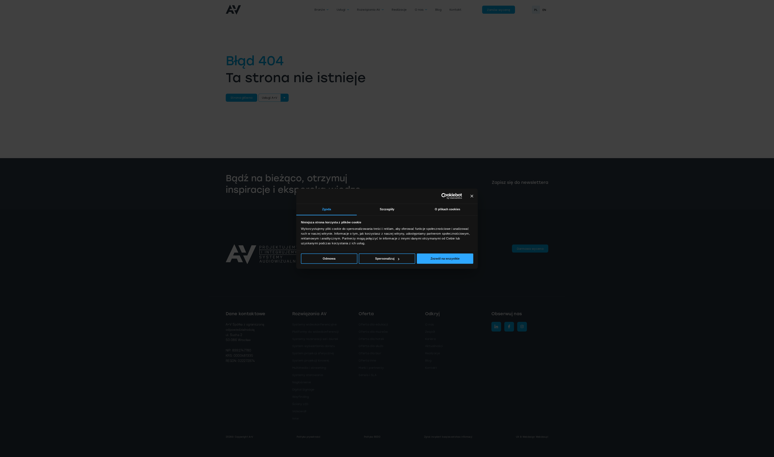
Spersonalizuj (384, 258)
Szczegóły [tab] (387, 209)
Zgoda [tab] (326, 209)
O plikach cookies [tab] (447, 209)
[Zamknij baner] (471, 196)
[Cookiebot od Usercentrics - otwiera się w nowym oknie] (444, 196)
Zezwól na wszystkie (445, 258)
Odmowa (329, 258)
